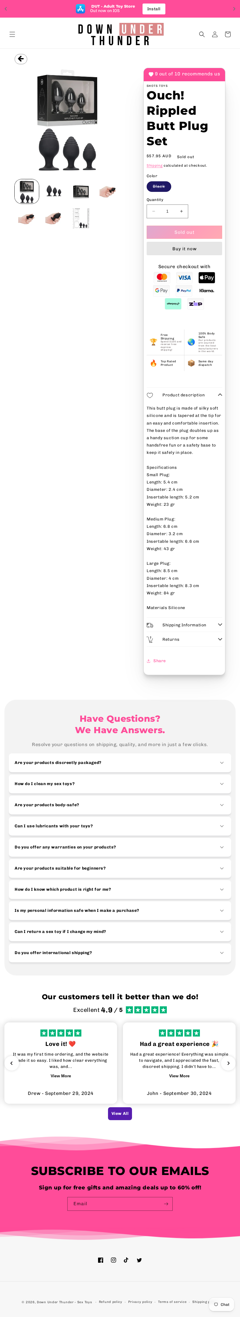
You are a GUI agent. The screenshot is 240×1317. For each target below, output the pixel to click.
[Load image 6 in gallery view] (54, 219)
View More (61, 1075)
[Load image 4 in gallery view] (108, 191)
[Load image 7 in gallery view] (81, 219)
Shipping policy (205, 1302)
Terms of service (172, 1302)
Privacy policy (140, 1302)
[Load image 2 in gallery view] (54, 191)
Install (154, 8)
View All (120, 1113)
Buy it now (184, 248)
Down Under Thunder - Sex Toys (64, 1302)
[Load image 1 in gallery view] (27, 191)
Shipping (155, 165)
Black (162, 188)
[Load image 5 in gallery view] (27, 219)
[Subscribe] (166, 1204)
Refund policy (110, 1302)
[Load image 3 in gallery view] (81, 191)
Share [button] (159, 660)
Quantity (155, 199)
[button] (12, 34)
